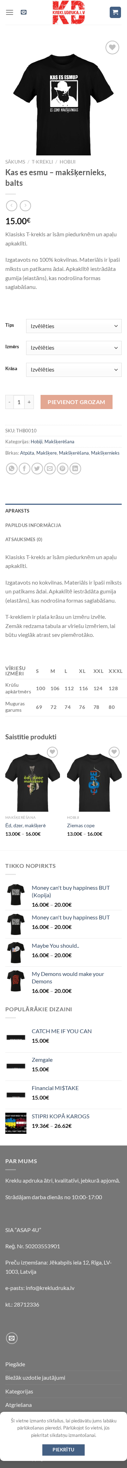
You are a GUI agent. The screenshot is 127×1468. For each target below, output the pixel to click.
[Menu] (9, 12)
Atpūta (27, 453)
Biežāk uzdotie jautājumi (35, 1377)
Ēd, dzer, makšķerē (25, 825)
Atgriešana (18, 1404)
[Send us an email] (12, 1338)
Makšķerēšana (59, 441)
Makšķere (46, 453)
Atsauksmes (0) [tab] (24, 539)
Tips (9, 325)
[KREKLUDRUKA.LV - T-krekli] (69, 12)
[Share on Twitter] (37, 468)
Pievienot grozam (76, 401)
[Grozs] (115, 12)
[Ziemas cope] (94, 778)
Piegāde (15, 1364)
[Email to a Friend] (50, 468)
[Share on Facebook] (24, 468)
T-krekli (42, 162)
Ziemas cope (81, 825)
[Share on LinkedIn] (75, 468)
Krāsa (11, 368)
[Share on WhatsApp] (12, 468)
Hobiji (67, 162)
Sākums (15, 162)
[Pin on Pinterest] (62, 468)
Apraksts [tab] (17, 511)
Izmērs (12, 346)
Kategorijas (19, 1391)
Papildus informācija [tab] (33, 525)
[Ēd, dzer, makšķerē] (32, 778)
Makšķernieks (105, 453)
